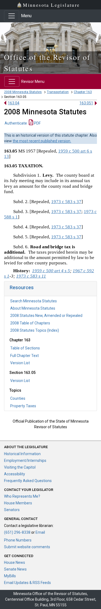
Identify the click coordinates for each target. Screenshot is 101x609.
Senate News (15, 569)
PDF (37, 123)
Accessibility (14, 474)
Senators (12, 510)
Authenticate (16, 123)
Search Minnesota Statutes (33, 301)
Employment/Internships (25, 460)
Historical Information (22, 454)
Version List (20, 363)
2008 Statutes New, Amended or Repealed (46, 315)
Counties (17, 398)
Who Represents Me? (22, 496)
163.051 (86, 103)
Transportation (58, 92)
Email (40, 532)
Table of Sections (25, 348)
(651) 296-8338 (17, 532)
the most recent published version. (42, 141)
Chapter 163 (83, 92)
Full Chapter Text (24, 355)
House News (14, 562)
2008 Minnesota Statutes (23, 92)
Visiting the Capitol (20, 467)
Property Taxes (23, 406)
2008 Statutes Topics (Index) (34, 330)
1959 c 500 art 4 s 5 (51, 270)
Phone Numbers (18, 540)
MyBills (10, 576)
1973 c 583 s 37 (66, 201)
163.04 (13, 103)
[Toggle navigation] (11, 15)
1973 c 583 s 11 (31, 276)
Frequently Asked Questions (28, 481)
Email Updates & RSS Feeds (27, 582)
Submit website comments (27, 547)
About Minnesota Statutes (32, 308)
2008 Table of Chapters (30, 323)
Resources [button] (22, 287)
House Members (18, 503)
